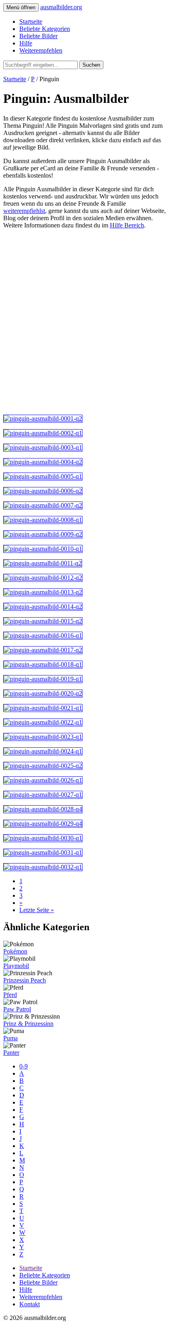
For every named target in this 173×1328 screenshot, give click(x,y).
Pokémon (15, 951)
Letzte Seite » (36, 909)
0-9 (23, 1066)
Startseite (30, 21)
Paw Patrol (17, 1009)
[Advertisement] (86, 321)
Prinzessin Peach (24, 980)
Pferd (10, 994)
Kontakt (29, 1304)
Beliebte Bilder (38, 36)
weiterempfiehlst (24, 210)
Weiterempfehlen (40, 50)
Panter (11, 1052)
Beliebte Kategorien (44, 28)
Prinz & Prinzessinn (28, 1023)
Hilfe (25, 43)
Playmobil (16, 965)
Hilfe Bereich (127, 225)
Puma (10, 1038)
